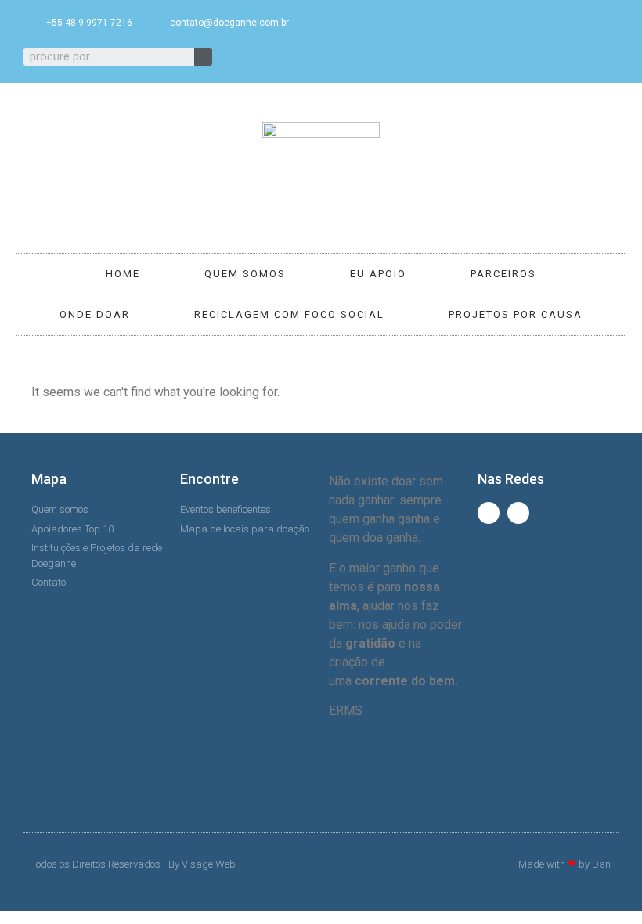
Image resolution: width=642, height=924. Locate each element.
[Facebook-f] (359, 56)
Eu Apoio (378, 274)
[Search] (203, 57)
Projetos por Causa (515, 314)
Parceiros (503, 274)
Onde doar (95, 314)
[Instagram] (384, 56)
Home (123, 274)
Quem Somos (245, 274)
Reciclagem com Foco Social (289, 314)
